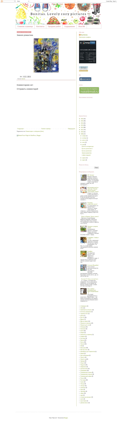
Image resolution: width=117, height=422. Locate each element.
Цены (81, 389)
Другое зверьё (84, 321)
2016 (82, 118)
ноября (84, 135)
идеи (81, 395)
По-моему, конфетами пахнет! (92, 203)
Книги (81, 330)
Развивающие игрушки (86, 374)
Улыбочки (82, 387)
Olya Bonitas (84, 35)
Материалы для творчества (87, 351)
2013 (82, 125)
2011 (82, 129)
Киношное (83, 328)
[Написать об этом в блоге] (25, 76)
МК (81, 345)
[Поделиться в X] (27, 76)
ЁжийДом (89, 251)
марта (84, 160)
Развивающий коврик (85, 376)
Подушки (82, 364)
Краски (23, 78)
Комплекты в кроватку (86, 334)
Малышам (83, 347)
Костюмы (82, 338)
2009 (82, 134)
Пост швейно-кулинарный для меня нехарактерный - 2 (92, 290)
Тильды (82, 385)
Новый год (83, 359)
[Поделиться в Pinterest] (30, 76)
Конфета (82, 336)
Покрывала (83, 366)
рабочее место (84, 402)
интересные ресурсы (85, 397)
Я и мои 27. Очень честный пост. (89, 279)
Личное (82, 344)
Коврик (82, 332)
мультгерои (83, 400)
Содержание (69, 26)
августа (84, 140)
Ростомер (82, 380)
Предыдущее (71, 128)
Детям (82, 315)
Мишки (82, 353)
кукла (81, 399)
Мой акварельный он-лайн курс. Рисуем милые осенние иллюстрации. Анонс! (93, 189)
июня (83, 142)
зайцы (82, 393)
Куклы (82, 342)
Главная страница (25, 26)
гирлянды (82, 391)
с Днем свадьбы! (86, 155)
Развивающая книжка (86, 372)
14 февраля (83, 306)
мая (83, 144)
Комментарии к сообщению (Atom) (35, 131)
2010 (82, 131)
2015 (82, 121)
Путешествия (83, 368)
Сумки (82, 382)
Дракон (82, 319)
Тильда (82, 383)
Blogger (66, 417)
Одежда (82, 361)
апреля (84, 157)
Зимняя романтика (86, 153)
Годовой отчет (84, 313)
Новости (82, 357)
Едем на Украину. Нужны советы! (90, 216)
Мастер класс (84, 349)
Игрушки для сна (84, 325)
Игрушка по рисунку (85, 323)
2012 (82, 127)
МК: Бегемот (90, 175)
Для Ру (82, 317)
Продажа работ (54, 26)
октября (84, 138)
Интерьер (82, 327)
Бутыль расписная (86, 150)
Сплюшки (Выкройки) (92, 265)
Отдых (82, 363)
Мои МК (81, 26)
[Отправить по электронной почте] (23, 76)
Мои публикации (84, 355)
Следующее (20, 128)
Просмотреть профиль (85, 37)
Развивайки (83, 370)
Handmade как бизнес (86, 309)
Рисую (82, 378)
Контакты (40, 26)
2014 (82, 123)
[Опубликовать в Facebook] (28, 76)
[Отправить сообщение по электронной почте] (20, 76)
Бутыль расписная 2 (87, 148)
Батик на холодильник (87, 146)
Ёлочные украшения (85, 311)
